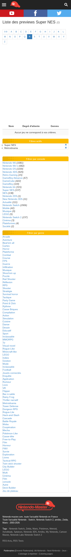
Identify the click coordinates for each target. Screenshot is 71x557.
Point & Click (9, 303)
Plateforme (8, 252)
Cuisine (6, 321)
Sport (5, 333)
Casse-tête (8, 436)
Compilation (9, 312)
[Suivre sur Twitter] (59, 13)
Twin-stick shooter (12, 463)
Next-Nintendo (53, 551)
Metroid (53, 528)
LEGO (6, 214)
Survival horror (10, 294)
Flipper (6, 391)
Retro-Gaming (10, 175)
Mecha (6, 430)
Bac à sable (9, 394)
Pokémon (43, 528)
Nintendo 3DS (10, 172)
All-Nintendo (40, 551)
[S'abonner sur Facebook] (35, 13)
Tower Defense (10, 406)
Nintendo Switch (11, 205)
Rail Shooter (9, 279)
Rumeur (7, 382)
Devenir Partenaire (23, 551)
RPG (5, 285)
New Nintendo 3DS (12, 199)
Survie (6, 451)
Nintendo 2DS (10, 196)
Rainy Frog (8, 397)
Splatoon (18, 532)
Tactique (7, 297)
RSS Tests (18, 541)
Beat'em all (8, 243)
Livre (5, 385)
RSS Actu (7, 541)
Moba (6, 424)
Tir (4, 342)
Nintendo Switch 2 (12, 217)
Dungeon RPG (10, 409)
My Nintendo (52, 532)
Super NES (8, 190)
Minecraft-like (10, 351)
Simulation (8, 318)
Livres (6, 457)
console (7, 481)
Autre (5, 484)
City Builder (9, 466)
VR (4, 388)
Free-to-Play (9, 439)
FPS (5, 261)
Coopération (9, 427)
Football (7, 369)
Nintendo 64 (9, 187)
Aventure (7, 240)
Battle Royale (10, 421)
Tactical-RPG (9, 460)
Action (6, 315)
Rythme (7, 306)
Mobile (6, 208)
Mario (35, 528)
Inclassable (8, 336)
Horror (6, 249)
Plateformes (9, 223)
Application (8, 379)
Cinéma (7, 220)
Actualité (7, 202)
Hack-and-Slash (11, 415)
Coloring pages (46, 554)
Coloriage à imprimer (27, 554)
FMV (5, 448)
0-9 (5, 32)
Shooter (7, 288)
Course (6, 258)
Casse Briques (10, 309)
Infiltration (8, 267)
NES (5, 193)
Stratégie (7, 291)
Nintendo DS (9, 168)
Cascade (7, 418)
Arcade (6, 236)
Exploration (8, 454)
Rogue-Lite (8, 412)
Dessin (6, 327)
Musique (7, 211)
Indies (6, 357)
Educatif (7, 330)
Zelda (28, 528)
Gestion (7, 360)
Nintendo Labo (17, 535)
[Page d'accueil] (35, 505)
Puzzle (6, 276)
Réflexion (7, 282)
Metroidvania (9, 403)
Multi (5, 472)
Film (5, 442)
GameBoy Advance (13, 178)
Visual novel (9, 345)
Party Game (9, 300)
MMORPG (8, 339)
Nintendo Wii (9, 162)
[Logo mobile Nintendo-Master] (10, 4)
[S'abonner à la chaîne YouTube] (12, 13)
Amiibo (41, 532)
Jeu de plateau (10, 491)
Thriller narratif (10, 400)
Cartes (6, 246)
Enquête (7, 376)
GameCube (9, 181)
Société (6, 226)
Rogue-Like (9, 348)
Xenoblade (7, 532)
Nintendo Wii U (10, 165)
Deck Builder (9, 487)
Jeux (64, 551)
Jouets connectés (12, 373)
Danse (6, 324)
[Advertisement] (35, 85)
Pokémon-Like (10, 433)
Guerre (6, 264)
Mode (6, 363)
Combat (7, 255)
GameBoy (8, 184)
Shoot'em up (9, 273)
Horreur (7, 445)
